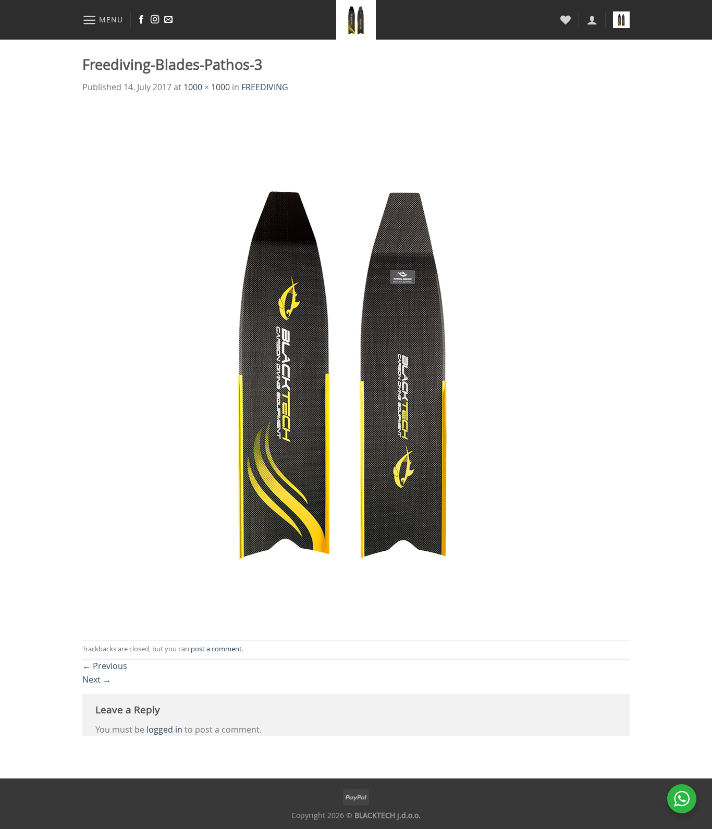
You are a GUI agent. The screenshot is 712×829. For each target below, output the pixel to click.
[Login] (592, 19)
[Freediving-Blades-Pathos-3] (343, 366)
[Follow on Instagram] (155, 20)
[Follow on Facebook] (141, 20)
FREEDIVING (264, 87)
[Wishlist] (565, 19)
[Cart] (621, 19)
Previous (104, 666)
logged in (164, 729)
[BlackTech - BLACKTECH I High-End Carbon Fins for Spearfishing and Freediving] (356, 20)
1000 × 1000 (206, 87)
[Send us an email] (168, 20)
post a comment (216, 649)
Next (96, 679)
